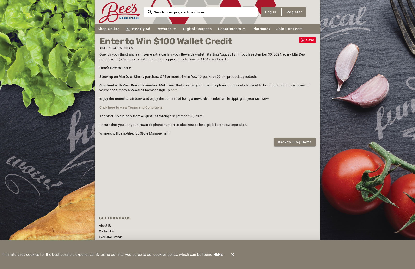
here (174, 90)
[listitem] (105, 226)
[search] (204, 12)
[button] (166, 29)
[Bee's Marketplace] (121, 12)
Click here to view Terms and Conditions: (131, 107)
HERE (218, 254)
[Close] (232, 254)
